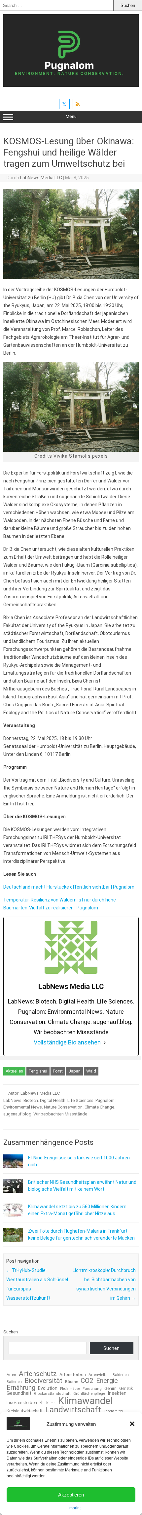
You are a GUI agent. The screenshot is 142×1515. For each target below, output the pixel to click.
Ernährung (21, 1387)
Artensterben (72, 1374)
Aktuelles (14, 1071)
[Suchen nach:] (57, 5)
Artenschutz (38, 1373)
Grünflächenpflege (89, 1393)
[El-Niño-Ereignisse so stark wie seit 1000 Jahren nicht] (13, 1166)
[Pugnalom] (71, 85)
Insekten (117, 1393)
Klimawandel (85, 1401)
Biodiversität (43, 1380)
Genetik (126, 1389)
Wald (91, 1071)
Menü (71, 116)
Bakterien (121, 1375)
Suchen (10, 1331)
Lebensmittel (113, 1411)
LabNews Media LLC (41, 177)
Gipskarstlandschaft (52, 1394)
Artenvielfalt (99, 1375)
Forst (58, 1071)
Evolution (47, 1388)
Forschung (92, 1389)
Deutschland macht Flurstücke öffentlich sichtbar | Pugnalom (68, 887)
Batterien (14, 1382)
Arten (11, 1375)
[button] (132, 1424)
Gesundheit (19, 1393)
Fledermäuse (70, 1389)
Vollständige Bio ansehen (67, 1042)
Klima (50, 1403)
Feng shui (38, 1071)
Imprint (74, 1508)
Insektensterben (22, 1403)
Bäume (71, 1382)
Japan (74, 1071)
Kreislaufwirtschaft (25, 1411)
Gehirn (110, 1389)
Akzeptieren (71, 1494)
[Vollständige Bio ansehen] (105, 1043)
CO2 (87, 1380)
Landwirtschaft (73, 1410)
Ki (42, 1402)
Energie (107, 1380)
